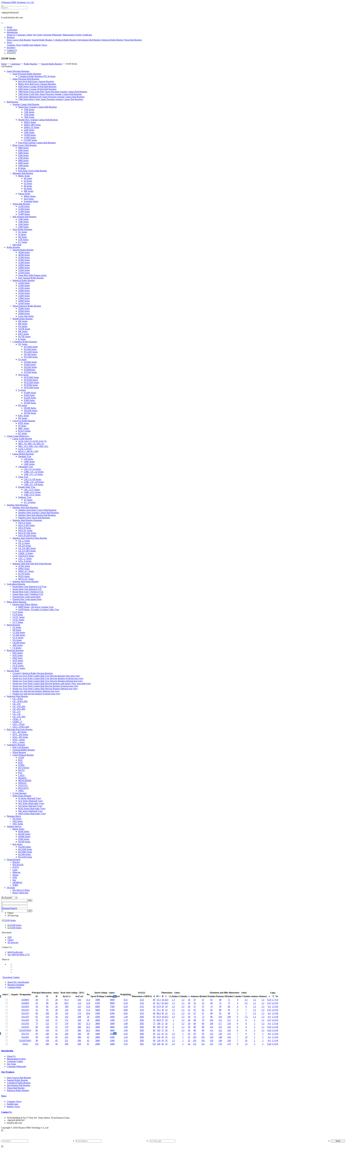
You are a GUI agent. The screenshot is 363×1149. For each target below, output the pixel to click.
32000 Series (24, 265)
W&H (15, 885)
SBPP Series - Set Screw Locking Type (35, 607)
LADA (21, 775)
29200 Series (24, 308)
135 (229, 1033)
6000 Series (23, 148)
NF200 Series (30, 408)
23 (166, 1010)
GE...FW (16, 704)
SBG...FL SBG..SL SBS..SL (31, 443)
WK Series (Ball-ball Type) (30, 811)
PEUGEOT (23, 788)
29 (166, 1020)
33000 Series (24, 267)
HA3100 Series (25, 857)
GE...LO (16, 711)
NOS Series (17, 660)
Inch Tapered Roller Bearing (31, 278)
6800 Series (23, 160)
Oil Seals (11, 887)
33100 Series (24, 273)
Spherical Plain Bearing (17, 696)
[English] (8, 53)
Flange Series (24, 193)
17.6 (88, 1010)
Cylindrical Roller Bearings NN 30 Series (36, 76)
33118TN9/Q (25, 1040)
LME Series (29, 464)
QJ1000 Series (30, 140)
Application (12, 29)
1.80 (126, 1023)
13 (246, 1044)
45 (37, 1003)
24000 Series (24, 301)
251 (66, 1037)
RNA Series (23, 334)
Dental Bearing (13, 859)
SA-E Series (18, 665)
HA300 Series (24, 854)
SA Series (16, 627)
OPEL (21, 790)
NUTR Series (24, 336)
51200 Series (24, 209)
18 (189, 999)
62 (203, 1010)
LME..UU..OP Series (33, 484)
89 (195, 1027)
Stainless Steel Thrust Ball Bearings (34, 517)
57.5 (159, 999)
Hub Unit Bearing (20, 747)
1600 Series (23, 165)
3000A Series (30, 122)
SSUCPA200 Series (27, 535)
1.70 (126, 1020)
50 (37, 1006)
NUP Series (23, 375)
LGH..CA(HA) (25, 449)
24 (88, 1016)
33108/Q (25, 999)
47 (195, 999)
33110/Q (25, 1006)
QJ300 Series (30, 137)
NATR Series (24, 329)
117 (220, 1023)
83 (211, 1010)
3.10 (126, 1037)
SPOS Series (24, 576)
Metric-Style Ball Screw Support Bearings (37, 84)
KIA (20, 773)
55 (37, 1010)
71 (229, 999)
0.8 (276, 1006)
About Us (11, 35)
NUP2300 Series (31, 387)
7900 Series (29, 117)
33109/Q (25, 1003)
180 (47, 1044)
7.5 (246, 1016)
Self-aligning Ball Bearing (89, 40)
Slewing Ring (13, 671)
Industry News (40, 45)
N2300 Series (30, 403)
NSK (14, 877)
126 (229, 1027)
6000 (97, 1006)
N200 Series (29, 395)
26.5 (166, 1016)
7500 (112, 1006)
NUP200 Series (31, 380)
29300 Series (24, 311)
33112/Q (25, 1013)
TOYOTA (23, 785)
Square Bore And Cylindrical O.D (27, 594)
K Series (22, 339)
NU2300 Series (31, 357)
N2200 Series (30, 398)
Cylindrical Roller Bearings (24, 341)
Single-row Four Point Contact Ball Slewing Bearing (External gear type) (45, 686)
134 (66, 1013)
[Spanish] (15, 53)
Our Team (37, 35)
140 (47, 1033)
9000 (112, 999)
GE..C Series (24, 540)
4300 (97, 1016)
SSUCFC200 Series (27, 533)
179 (66, 1027)
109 (211, 1023)
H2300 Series (24, 834)
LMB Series (29, 461)
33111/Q (25, 1010)
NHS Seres (17, 658)
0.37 (269, 1003)
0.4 (269, 1006)
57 (195, 1006)
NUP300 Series (31, 385)
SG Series (22, 232)
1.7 (273, 999)
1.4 (273, 1027)
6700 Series (23, 158)
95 (47, 1010)
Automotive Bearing (16, 745)
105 (158, 1027)
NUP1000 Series (31, 377)
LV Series (22, 242)
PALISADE (18, 864)
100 (66, 1006)
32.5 (88, 1027)
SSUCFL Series (25, 530)
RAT (20, 760)
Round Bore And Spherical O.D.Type (29, 586)
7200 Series (29, 112)
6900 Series (23, 163)
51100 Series (24, 206)
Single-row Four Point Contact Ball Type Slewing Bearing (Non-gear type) (46, 676)
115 (229, 1020)
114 (79, 1003)
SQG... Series (18, 742)
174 (229, 1044)
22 (189, 1010)
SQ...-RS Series (19, 732)
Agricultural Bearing (16, 584)
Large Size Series (26, 316)
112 (220, 1020)
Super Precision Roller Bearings (26, 74)
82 (229, 1006)
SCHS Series (24, 566)
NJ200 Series (30, 364)
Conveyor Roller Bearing (23, 421)
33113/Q (25, 1016)
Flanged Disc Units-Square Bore (27, 599)
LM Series (28, 459)
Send (338, 1141)
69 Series (28, 188)
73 (220, 1003)
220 (66, 1033)
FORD (21, 765)
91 (229, 1010)
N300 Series (29, 400)
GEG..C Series (25, 558)
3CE (142, 1003)
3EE (142, 1044)
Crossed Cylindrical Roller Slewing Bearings (32, 673)
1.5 (173, 999)
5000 (97, 1010)
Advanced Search (9, 908)
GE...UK (16, 714)
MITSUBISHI (24, 780)
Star (14, 880)
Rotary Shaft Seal (20, 892)
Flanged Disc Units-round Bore (26, 597)
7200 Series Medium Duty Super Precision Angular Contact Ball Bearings (51, 97)
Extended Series (31, 201)
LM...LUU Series (32, 489)
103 (220, 1016)
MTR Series (23, 423)
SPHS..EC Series (26, 571)
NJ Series (22, 359)
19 (189, 1003)
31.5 (88, 1023)
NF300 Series (30, 413)
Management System (72, 35)
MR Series (28, 191)
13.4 (88, 1006)
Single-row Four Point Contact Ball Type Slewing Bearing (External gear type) (47, 678)
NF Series (22, 405)
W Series (22, 234)
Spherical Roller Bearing (112, 40)
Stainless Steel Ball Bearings (25, 507)
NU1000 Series (31, 347)
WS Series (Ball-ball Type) (30, 806)
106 (229, 1016)
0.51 (126, 999)
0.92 (126, 1013)
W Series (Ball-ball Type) (29, 798)
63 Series (28, 183)
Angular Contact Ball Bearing (25, 104)
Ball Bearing (12, 102)
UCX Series (17, 637)
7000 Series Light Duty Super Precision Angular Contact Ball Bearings (50, 94)
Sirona (15, 875)
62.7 (159, 1003)
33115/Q (25, 1023)
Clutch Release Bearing (23, 755)
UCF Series (17, 612)
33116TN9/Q (25, 1030)
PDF (10, 937)
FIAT (20, 762)
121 (194, 1044)
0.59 (126, 1006)
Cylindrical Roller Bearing (65, 40)
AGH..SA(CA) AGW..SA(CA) (32, 441)
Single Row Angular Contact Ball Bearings (37, 107)
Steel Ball (16, 244)
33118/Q (25, 1037)
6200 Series (23, 150)
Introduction (12, 32)
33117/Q (25, 1033)
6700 (97, 1003)
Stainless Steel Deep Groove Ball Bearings (37, 510)
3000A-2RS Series (32, 125)
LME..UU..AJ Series (33, 474)
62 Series (28, 181)
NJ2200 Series (30, 367)
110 (66, 1010)
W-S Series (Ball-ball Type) (30, 801)
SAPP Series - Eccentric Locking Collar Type (38, 609)
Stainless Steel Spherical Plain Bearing (29, 538)
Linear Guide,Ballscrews (18, 436)
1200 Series (23, 219)
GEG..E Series (24, 561)
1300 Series (23, 222)
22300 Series (24, 285)
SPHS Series (24, 568)
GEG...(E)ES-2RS (20, 727)
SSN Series (17, 821)
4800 (112, 1027)
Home (9, 27)
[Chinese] (12, 53)
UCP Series (17, 614)
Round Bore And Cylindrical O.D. (28, 591)
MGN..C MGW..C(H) (28, 451)
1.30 (126, 1016)
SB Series (16, 630)
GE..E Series (24, 543)
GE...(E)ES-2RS (20, 701)
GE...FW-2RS (18, 706)
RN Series (22, 418)
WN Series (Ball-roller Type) (31, 803)
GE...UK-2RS (18, 716)
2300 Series (23, 227)
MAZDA (22, 778)
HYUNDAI (23, 767)
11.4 (88, 999)
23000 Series (24, 290)
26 (56, 999)
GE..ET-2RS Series (27, 551)
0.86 (126, 1010)
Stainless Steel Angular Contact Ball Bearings (38, 512)
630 (79, 1044)
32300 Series (24, 260)
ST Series (28, 500)
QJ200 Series (30, 135)
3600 (97, 1027)
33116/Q (25, 1027)
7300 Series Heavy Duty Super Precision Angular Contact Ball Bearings (50, 99)
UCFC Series (18, 617)
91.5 (66, 999)
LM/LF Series (18, 668)
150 (47, 1037)
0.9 (276, 999)
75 (47, 999)
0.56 (126, 1003)
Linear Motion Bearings (23, 454)
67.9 (159, 1006)
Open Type (23, 477)
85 (47, 1006)
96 (229, 1013)
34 (56, 1016)
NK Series (23, 331)
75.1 (159, 1010)
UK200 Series (18, 642)
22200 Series (24, 283)
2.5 (173, 1033)
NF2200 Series (30, 410)
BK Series (22, 324)
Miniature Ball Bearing (22, 173)
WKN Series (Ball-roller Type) (32, 813)
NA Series (22, 326)
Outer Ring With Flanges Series (32, 275)
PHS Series (17, 653)
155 (211, 1044)
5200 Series (29, 130)
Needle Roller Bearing (22, 318)
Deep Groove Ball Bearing (19, 40)
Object (10, 913)
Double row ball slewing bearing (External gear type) (36, 693)
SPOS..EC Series (26, 579)
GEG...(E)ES (18, 724)
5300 (97, 1013)
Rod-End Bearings (15, 650)
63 (195, 1010)
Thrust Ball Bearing (133, 40)
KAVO (15, 867)
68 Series (28, 186)
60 (37, 1013)
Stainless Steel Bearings (17, 505)
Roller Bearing (30, 64)
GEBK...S (17, 722)
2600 (97, 1044)
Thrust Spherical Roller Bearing (26, 306)
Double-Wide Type (26, 487)
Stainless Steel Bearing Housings (27, 520)
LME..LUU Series (32, 495)
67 (195, 1013)
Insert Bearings (13, 625)
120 (47, 1020)
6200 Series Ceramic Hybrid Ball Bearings (37, 86)
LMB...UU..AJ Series (34, 472)
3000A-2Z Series (31, 127)
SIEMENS (17, 882)
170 (79, 1013)
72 (203, 1016)
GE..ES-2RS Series (27, 548)
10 (246, 1037)
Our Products (7, 1072)
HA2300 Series (25, 849)
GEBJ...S (16, 719)
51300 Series (24, 211)
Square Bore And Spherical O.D (27, 589)
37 (56, 1020)
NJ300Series (29, 369)
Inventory (11, 47)
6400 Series (23, 153)
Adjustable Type (25, 466)
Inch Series (29, 199)
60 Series (28, 178)
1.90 (126, 1027)
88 (220, 1010)
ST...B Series (30, 502)
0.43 (269, 1027)
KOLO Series (24, 431)
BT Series (22, 433)
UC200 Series (18, 632)
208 (79, 1016)
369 (66, 1044)
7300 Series (29, 114)
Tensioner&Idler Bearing (23, 750)
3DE (142, 1016)
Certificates (87, 35)
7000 (97, 999)
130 (47, 1027)
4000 (97, 1020)
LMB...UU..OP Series (34, 482)
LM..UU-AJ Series (32, 469)
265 (79, 1023)
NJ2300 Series (30, 372)
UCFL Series (18, 620)
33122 (25, 1044)
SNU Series (17, 824)
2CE (142, 999)
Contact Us (12, 50)
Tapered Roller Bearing (41, 40)
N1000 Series (30, 392)
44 (189, 1044)
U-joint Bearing (19, 793)
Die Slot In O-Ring (21, 890)
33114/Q (25, 1020)
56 (56, 1044)
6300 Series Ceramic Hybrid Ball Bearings (37, 89)
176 (66, 1023)
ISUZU (21, 770)
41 (56, 1033)
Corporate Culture (24, 35)
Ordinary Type (24, 497)
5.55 (126, 1044)
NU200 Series (30, 349)
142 (66, 1016)
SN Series (16, 818)
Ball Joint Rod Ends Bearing (19, 729)
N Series (22, 390)
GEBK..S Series (25, 553)
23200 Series (24, 296)
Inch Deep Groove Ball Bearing (32, 171)
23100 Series (24, 293)
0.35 (269, 999)
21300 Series (24, 288)
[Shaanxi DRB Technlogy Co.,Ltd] (181, 2)
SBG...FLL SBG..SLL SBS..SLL (33, 446)
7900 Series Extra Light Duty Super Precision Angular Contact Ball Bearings (52, 91)
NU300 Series (30, 354)
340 (79, 1033)
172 (66, 1020)
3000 (97, 1037)
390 (79, 1037)
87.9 (159, 1016)
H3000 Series (24, 836)
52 (195, 1003)
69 (211, 1003)
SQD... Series (18, 739)
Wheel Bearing (19, 752)
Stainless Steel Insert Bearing (25, 581)
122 (79, 1006)
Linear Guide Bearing (22, 438)
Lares (14, 870)
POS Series (17, 655)
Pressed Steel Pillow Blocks (24, 604)
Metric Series (24, 176)
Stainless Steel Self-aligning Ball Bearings (37, 515)
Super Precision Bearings (18, 71)
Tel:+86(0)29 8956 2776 (18, 954)
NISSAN (22, 783)
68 (220, 999)
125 (47, 1023)
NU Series (23, 344)
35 (166, 1037)
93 (220, 1013)
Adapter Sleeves (14, 826)
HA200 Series (24, 847)
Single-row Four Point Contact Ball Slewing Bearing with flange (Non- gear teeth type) (51, 683)
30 (56, 1010)
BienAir (16, 862)
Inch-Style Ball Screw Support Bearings (36, 81)
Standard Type (24, 456)
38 (88, 1033)
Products (11, 37)
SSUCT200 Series (26, 525)
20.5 (166, 999)
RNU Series (23, 415)
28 (189, 1020)
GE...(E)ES (17, 699)
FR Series (22, 237)
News (9, 42)
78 (220, 1006)
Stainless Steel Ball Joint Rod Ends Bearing (31, 563)
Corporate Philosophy (52, 35)
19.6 (88, 1013)
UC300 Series (18, 635)
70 (37, 1020)
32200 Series (24, 257)
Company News (14, 45)
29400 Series (24, 313)
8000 (112, 1003)
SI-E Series (17, 663)
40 (37, 999)
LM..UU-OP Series (32, 479)
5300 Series (29, 132)
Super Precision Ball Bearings (25, 79)
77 (229, 1003)
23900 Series (24, 298)
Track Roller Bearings (22, 229)
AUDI (21, 757)
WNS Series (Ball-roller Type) (31, 808)
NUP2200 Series (31, 382)
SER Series (17, 645)
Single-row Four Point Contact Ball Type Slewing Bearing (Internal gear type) (47, 681)
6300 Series (23, 155)
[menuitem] (184, 52)
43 (88, 1037)
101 (194, 1037)
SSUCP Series (24, 528)
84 (195, 1023)
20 (166, 1006)
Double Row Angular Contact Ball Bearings (38, 119)
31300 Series (24, 262)
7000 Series (29, 109)
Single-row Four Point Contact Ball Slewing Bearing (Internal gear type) (44, 688)
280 (79, 1027)
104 (79, 999)
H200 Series (23, 831)
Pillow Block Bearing (16, 602)
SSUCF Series (24, 523)
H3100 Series (24, 841)
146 (158, 1044)
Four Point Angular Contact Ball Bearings (37, 142)
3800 (97, 1023)
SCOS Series (24, 574)
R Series (22, 168)
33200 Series (24, 270)
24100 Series (24, 303)
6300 (112, 1013)
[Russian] (10, 53)
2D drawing (13, 915)
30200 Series (24, 252)
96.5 (66, 1003)
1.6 (273, 1003)
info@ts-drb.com (15, 952)
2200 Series (23, 224)
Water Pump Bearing (21, 796)
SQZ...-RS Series (20, 737)
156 (79, 1010)
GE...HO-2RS (18, 709)
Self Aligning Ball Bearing (24, 216)
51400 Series (24, 214)
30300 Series (24, 255)
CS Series (16, 648)
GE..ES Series (24, 546)
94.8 (159, 1020)
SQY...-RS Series (20, 734)
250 (79, 1020)
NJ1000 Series (30, 362)
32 (166, 1033)
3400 (97, 1033)
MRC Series (23, 428)
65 (211, 999)
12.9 (88, 1003)
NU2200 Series (31, 352)
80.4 (159, 1013)
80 (47, 1003)
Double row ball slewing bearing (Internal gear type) (35, 691)
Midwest (16, 872)
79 (203, 1020)
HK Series (23, 321)
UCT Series (17, 622)
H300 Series (23, 839)
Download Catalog (11, 977)
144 (229, 1037)
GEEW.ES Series (26, 556)
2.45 (126, 1033)
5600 (112, 1016)
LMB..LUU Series (32, 492)
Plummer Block (14, 816)
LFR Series (23, 239)
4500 (112, 1033)
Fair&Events (27, 45)
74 (211, 1006)
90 (37, 1037)
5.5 (246, 999)
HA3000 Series (25, 852)
